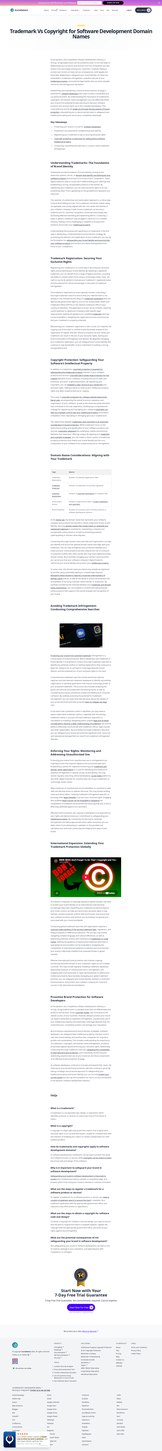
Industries (74, 10)
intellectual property (59, 81)
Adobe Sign (16, 1399)
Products (86, 10)
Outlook (85, 1399)
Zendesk (120, 1423)
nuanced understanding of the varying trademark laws (73, 929)
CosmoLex (16, 1430)
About (46, 10)
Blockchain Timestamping (90, 1357)
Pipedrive (85, 1406)
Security (115, 10)
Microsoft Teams (53, 1437)
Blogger (15, 1409)
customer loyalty (82, 1012)
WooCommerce (122, 1409)
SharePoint (86, 1423)
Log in (129, 10)
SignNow (85, 1430)
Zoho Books (121, 1427)
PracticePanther (88, 1409)
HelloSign (50, 1420)
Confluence (16, 1423)
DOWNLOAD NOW (113, 3)
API (108, 10)
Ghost (49, 1395)
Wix (118, 1406)
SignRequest (86, 1434)
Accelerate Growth (88, 1360)
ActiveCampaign (18, 1395)
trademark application (94, 298)
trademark (97, 314)
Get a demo (141, 10)
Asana (14, 1402)
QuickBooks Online (89, 1413)
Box (13, 1413)
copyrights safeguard (67, 431)
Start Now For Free (79, 1307)
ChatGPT (15, 1416)
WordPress (121, 1413)
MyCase (50, 1444)
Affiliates (119, 1363)
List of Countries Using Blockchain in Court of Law (64, 1377)
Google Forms (52, 1413)
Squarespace (86, 1441)
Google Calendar (53, 1402)
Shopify (84, 1427)
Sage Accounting (88, 1416)
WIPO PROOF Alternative (90, 1368)
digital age (60, 520)
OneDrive (85, 1395)
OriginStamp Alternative (90, 1371)
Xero (118, 1416)
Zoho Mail (120, 1434)
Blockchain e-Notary (88, 1353)
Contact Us (120, 1360)
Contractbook (17, 1427)
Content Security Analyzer (63, 1366)
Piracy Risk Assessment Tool (64, 1369)
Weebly (119, 1402)
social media (96, 776)
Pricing (54, 10)
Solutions (62, 10)
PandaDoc (85, 1402)
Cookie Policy (136, 1353)
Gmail (49, 1399)
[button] (81, 3)
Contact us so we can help (40, 1390)
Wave (119, 1399)
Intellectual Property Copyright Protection (96, 1347)
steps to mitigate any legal (96, 702)
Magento (50, 1430)
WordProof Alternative (89, 1374)
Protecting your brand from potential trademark (71, 655)
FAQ (96, 10)
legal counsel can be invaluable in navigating (80, 800)
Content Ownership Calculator (65, 1372)
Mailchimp (51, 1434)
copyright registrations (85, 494)
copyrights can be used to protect (97, 1158)
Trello (119, 1395)
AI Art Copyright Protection (91, 1350)
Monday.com (51, 1441)
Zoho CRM (120, 1430)
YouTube (120, 1420)
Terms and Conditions (139, 1347)
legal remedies (70, 797)
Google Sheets (52, 1416)
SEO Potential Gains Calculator (65, 1381)
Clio (13, 1420)
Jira (48, 1427)
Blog (117, 1357)
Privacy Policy (136, 1350)
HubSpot (50, 1423)
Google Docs (51, 1406)
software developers (70, 93)
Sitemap (119, 1366)
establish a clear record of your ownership (85, 385)
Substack (85, 1444)
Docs (102, 10)
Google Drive (52, 1409)
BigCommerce (17, 1406)
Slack (84, 1437)
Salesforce (85, 1420)
